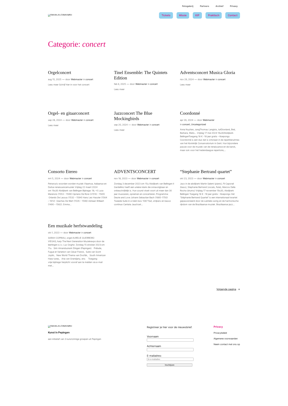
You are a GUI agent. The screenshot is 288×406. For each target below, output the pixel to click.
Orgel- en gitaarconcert (68, 113)
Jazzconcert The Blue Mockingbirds (133, 116)
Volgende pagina (228, 289)
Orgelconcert (59, 72)
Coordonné (190, 113)
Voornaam (153, 336)
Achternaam (154, 346)
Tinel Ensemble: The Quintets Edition (140, 75)
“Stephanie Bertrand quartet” (206, 171)
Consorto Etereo (62, 171)
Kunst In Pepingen (59, 332)
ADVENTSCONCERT (135, 171)
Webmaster (76, 79)
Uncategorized (198, 124)
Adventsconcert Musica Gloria (207, 72)
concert (89, 79)
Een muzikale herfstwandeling (75, 225)
